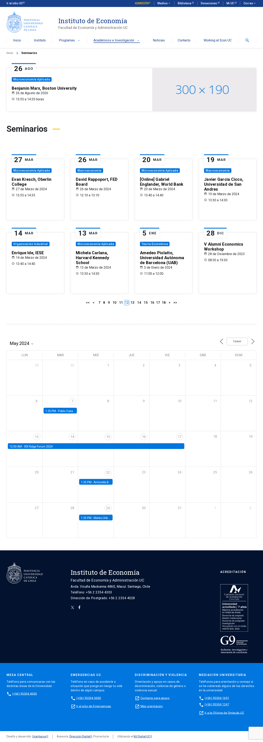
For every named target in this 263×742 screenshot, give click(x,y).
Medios (164, 3)
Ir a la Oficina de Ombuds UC (224, 712)
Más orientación (152, 706)
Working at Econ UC (218, 40)
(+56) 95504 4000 (24, 693)
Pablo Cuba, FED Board (73, 411)
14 (139, 303)
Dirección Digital (79, 736)
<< (88, 303)
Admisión (142, 3)
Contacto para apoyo (155, 698)
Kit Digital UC (142, 736)
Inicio (17, 40)
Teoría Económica (155, 244)
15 (146, 303)
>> (175, 303)
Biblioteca (185, 3)
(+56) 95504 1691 (217, 698)
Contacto (184, 40)
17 (158, 303)
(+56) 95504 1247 (217, 704)
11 (121, 303)
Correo (249, 3)
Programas (70, 40)
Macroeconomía (89, 170)
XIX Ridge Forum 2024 (38, 446)
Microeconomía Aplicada (31, 79)
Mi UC (230, 3)
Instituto (40, 40)
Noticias (159, 40)
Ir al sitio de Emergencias (93, 706)
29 (108, 508)
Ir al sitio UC (15, 3)
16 (152, 303)
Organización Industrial (30, 244)
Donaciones (209, 3)
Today (237, 341)
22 (108, 472)
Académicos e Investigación (116, 40)
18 (164, 303)
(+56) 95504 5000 (88, 698)
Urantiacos (39, 736)
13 (132, 303)
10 (114, 303)
